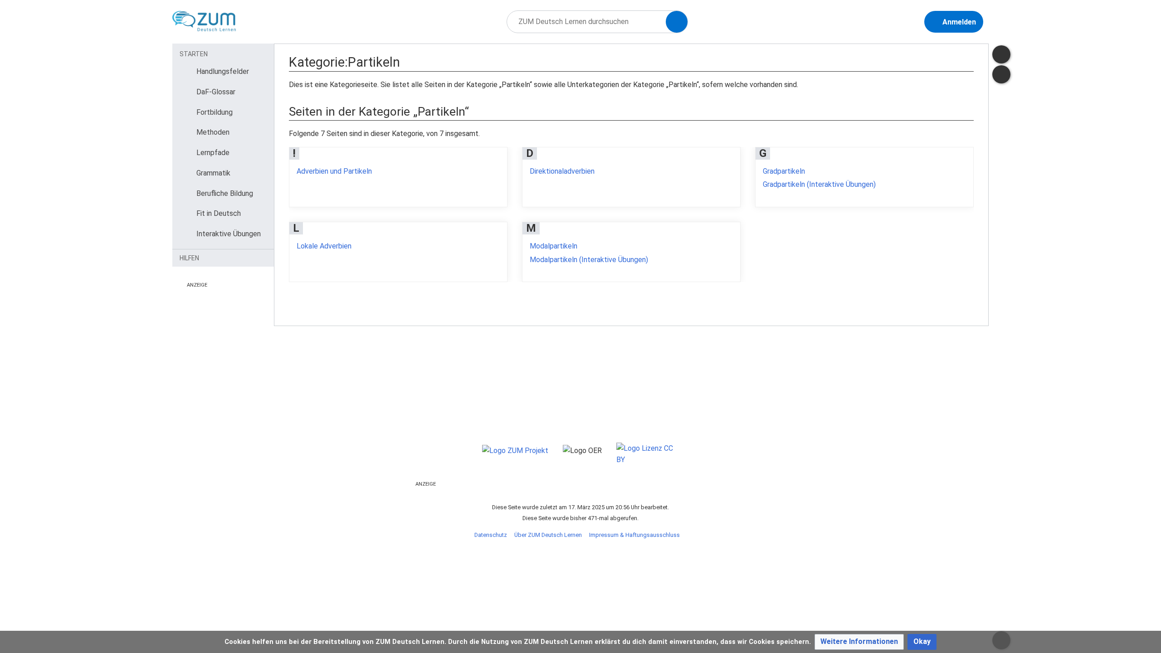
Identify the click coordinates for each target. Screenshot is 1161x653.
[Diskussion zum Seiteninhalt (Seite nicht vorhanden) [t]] (1001, 54)
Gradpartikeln (784, 171)
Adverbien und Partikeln (334, 171)
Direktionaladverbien (562, 171)
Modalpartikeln (553, 246)
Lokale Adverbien (324, 246)
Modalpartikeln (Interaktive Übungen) (589, 259)
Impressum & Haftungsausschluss (634, 534)
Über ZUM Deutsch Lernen (548, 534)
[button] (859, 642)
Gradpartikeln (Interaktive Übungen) (819, 184)
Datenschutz (490, 534)
